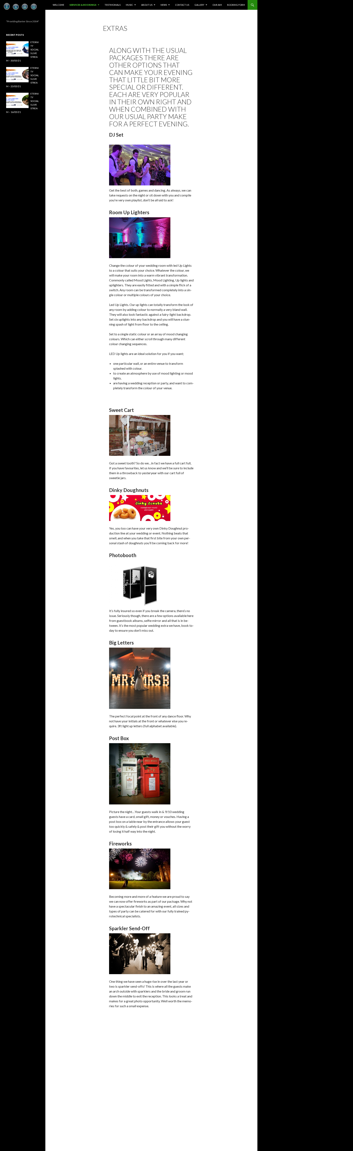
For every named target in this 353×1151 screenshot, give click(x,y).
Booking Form (236, 4)
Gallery (199, 4)
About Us (146, 4)
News (164, 4)
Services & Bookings (82, 4)
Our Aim (217, 4)
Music (129, 4)
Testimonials (113, 4)
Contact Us (182, 4)
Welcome (58, 4)
